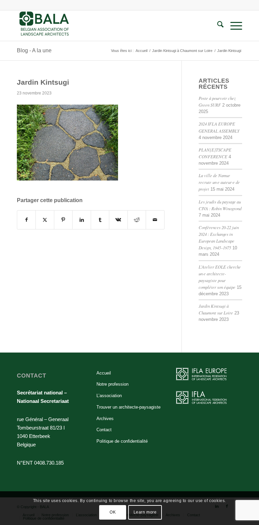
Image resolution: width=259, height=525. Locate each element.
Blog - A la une (34, 50)
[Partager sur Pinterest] (63, 220)
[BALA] (44, 25)
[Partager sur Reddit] (137, 220)
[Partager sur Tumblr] (100, 220)
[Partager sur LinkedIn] (81, 220)
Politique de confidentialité (122, 441)
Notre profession (112, 384)
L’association (109, 395)
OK (113, 512)
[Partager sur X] (45, 220)
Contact (104, 429)
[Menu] (233, 25)
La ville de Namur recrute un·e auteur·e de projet (219, 182)
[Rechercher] (217, 25)
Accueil (103, 373)
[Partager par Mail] (155, 220)
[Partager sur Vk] (118, 220)
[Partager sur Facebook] (26, 220)
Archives (105, 418)
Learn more (145, 512)
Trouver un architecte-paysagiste (128, 407)
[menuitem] (217, 25)
